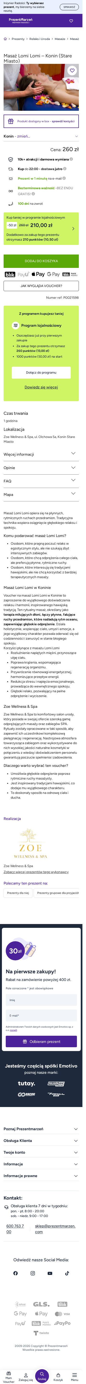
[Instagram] (32, 1273)
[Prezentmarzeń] (20, 21)
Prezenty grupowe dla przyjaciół (58, 893)
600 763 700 (15, 1229)
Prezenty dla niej (18, 893)
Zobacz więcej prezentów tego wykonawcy (36, 872)
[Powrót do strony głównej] (5, 39)
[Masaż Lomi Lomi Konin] (41, 87)
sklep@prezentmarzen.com (55, 1229)
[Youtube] (50, 1273)
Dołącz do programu (41, 373)
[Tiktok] (67, 1273)
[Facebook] (15, 1273)
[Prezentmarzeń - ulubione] (71, 21)
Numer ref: (54, 298)
